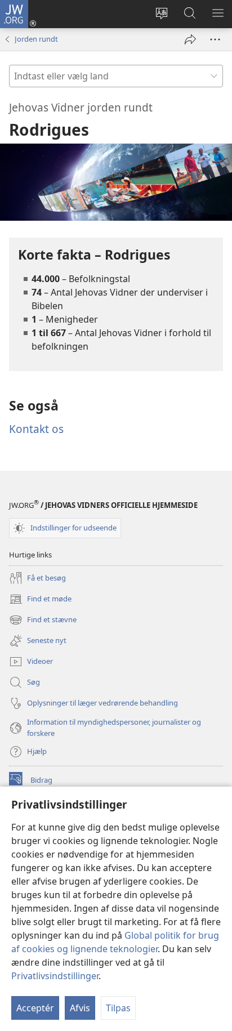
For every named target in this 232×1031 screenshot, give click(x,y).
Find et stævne (43, 620)
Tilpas (118, 1008)
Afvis (80, 1008)
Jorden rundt (36, 39)
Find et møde (40, 599)
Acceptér (35, 1008)
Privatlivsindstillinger (55, 976)
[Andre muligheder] (215, 39)
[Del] (190, 39)
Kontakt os (36, 428)
